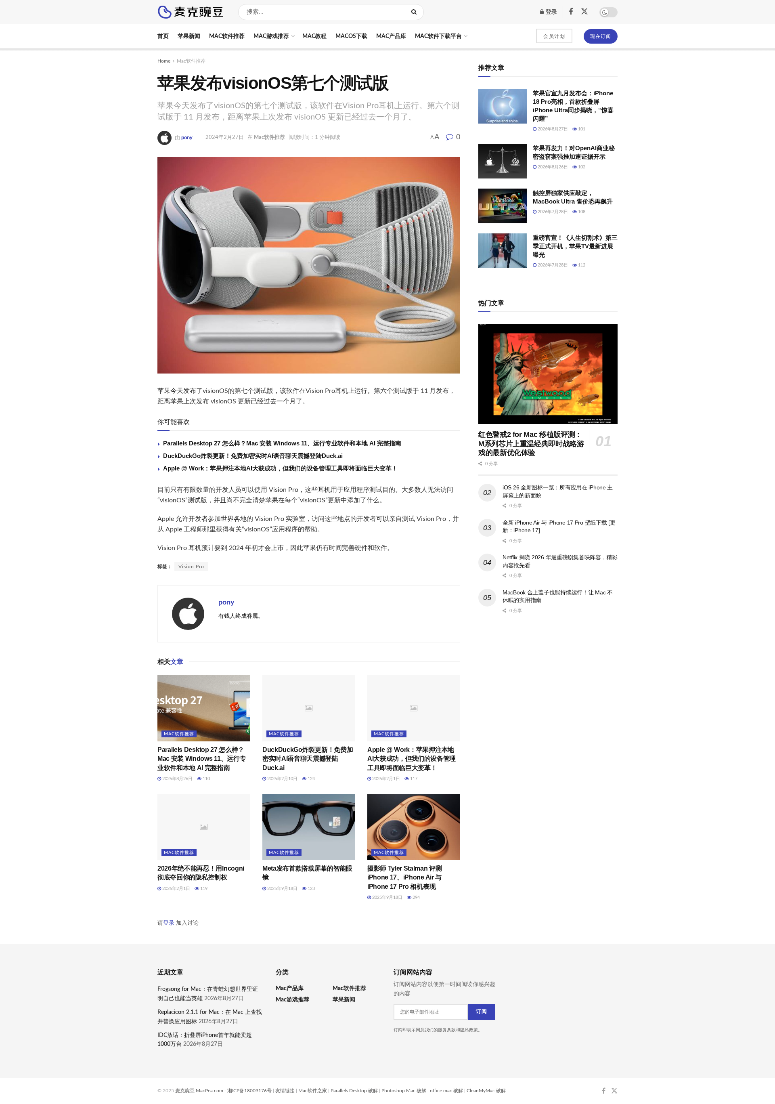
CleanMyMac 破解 (486, 1090)
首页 (163, 36)
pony (187, 137)
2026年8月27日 (552, 129)
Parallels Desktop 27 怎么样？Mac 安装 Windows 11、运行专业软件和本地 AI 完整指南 (282, 443)
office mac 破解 (446, 1090)
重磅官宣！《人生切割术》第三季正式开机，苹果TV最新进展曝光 (575, 246)
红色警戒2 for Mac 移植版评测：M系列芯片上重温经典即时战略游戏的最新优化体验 (531, 443)
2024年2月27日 (224, 137)
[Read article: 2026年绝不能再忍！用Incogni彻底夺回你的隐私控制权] (203, 827)
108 (581, 212)
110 (205, 779)
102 (581, 167)
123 (310, 888)
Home (163, 61)
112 (581, 265)
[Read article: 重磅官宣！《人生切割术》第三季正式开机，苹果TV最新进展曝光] (502, 250)
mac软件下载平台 (438, 36)
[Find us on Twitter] (584, 12)
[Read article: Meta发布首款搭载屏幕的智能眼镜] (308, 827)
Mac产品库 (391, 36)
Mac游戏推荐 (271, 36)
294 (415, 897)
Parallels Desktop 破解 (354, 1090)
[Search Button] (415, 12)
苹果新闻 (189, 36)
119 (203, 888)
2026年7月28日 (552, 212)
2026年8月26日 (177, 779)
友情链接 (285, 1090)
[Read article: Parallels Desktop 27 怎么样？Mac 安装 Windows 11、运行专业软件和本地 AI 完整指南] (203, 708)
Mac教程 (314, 36)
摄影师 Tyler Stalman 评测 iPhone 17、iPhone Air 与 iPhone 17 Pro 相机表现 (404, 877)
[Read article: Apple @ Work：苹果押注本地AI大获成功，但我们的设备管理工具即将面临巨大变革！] (413, 708)
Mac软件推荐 (227, 36)
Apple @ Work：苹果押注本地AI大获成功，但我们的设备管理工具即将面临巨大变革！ (280, 468)
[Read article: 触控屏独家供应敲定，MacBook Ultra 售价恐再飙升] (502, 206)
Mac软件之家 (312, 1090)
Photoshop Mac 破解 (403, 1090)
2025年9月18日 (281, 888)
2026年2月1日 (385, 779)
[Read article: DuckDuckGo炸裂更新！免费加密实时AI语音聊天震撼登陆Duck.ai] (308, 708)
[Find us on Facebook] (571, 12)
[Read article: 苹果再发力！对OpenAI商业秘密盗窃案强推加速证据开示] (502, 161)
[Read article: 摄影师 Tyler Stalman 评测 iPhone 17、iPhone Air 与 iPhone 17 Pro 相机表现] (413, 827)
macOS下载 (351, 36)
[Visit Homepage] (190, 12)
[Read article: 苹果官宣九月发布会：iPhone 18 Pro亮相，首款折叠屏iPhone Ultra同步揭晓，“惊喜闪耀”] (502, 106)
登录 (551, 12)
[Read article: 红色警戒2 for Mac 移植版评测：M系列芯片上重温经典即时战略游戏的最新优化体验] (548, 374)
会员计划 (554, 36)
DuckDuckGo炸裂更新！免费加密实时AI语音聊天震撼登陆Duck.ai (253, 455)
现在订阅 (600, 36)
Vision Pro (191, 566)
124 (310, 779)
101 (581, 129)
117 (413, 779)
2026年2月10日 (281, 779)
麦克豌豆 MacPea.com (199, 1090)
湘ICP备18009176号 (249, 1090)
